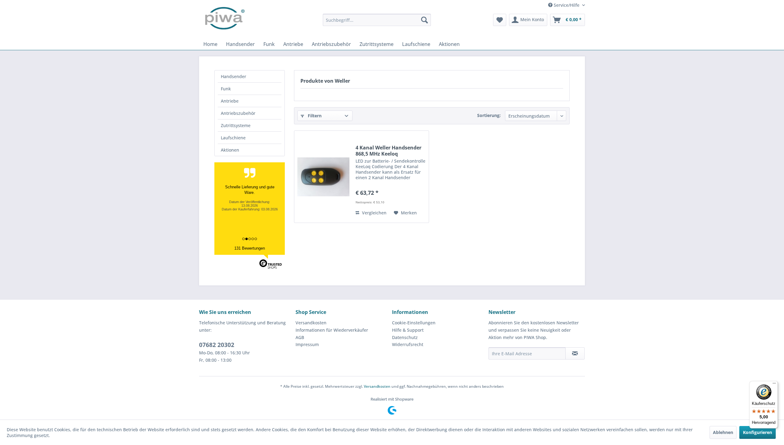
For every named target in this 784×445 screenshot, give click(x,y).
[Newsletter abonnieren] (575, 353)
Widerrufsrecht (407, 344)
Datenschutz (405, 337)
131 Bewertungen (249, 248)
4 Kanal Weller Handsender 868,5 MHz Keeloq (388, 151)
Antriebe (230, 101)
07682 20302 (216, 345)
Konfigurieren (757, 432)
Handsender (233, 76)
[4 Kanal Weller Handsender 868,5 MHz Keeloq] (323, 177)
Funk (226, 89)
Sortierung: (489, 115)
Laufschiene (233, 138)
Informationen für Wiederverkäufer (332, 330)
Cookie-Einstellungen (413, 323)
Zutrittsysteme (236, 125)
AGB (300, 337)
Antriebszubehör (238, 113)
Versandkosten (311, 323)
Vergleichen (373, 213)
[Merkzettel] (499, 20)
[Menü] (774, 384)
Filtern (314, 116)
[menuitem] (377, 20)
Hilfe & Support (408, 330)
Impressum (307, 344)
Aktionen (230, 150)
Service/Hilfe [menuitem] (566, 5)
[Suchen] (424, 20)
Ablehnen (723, 432)
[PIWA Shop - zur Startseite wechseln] (223, 20)
